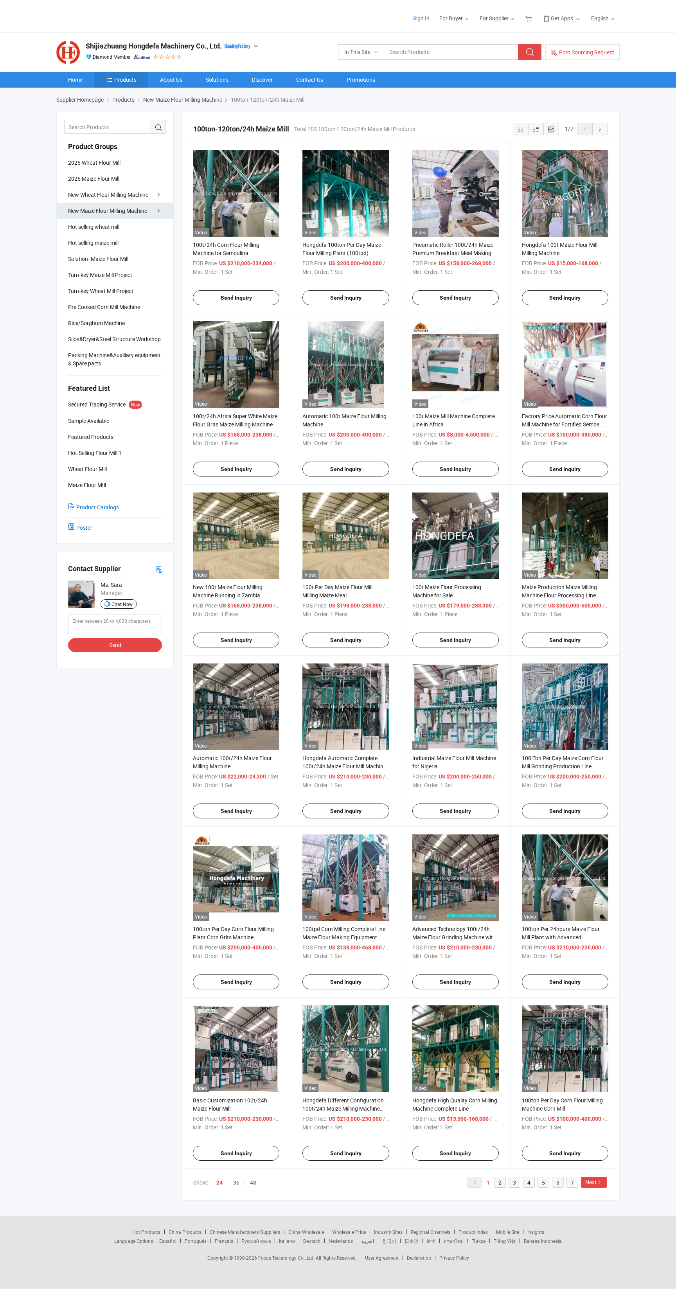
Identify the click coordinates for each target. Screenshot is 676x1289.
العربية (367, 1241)
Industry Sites (388, 1232)
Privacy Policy (454, 1258)
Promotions (361, 79)
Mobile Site (507, 1232)
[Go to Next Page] (600, 129)
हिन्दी (431, 1241)
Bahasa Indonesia (543, 1241)
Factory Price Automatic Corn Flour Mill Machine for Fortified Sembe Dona (564, 424)
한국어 (389, 1241)
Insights (535, 1232)
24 (219, 1182)
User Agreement (382, 1258)
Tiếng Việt (505, 1241)
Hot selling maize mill (93, 242)
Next (591, 1182)
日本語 (412, 1241)
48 (253, 1182)
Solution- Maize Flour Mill (98, 258)
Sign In (421, 18)
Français (224, 1241)
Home (75, 79)
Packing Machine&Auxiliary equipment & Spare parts (114, 359)
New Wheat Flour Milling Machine (108, 194)
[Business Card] (159, 569)
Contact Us (309, 79)
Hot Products (146, 1232)
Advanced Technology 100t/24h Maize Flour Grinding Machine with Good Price (454, 937)
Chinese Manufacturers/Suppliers (245, 1232)
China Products (185, 1232)
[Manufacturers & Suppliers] (106, 15)
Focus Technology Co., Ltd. (287, 1258)
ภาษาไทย (454, 1241)
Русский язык (256, 1241)
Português (196, 1241)
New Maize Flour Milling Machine (107, 210)
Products (125, 79)
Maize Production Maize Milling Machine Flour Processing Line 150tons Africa (559, 595)
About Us (171, 79)
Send (115, 645)
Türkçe (478, 1241)
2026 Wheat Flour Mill (94, 162)
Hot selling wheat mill (93, 226)
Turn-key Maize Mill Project (100, 275)
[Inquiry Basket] (529, 18)
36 (236, 1182)
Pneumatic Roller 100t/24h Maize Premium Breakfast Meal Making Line (452, 253)
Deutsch (311, 1241)
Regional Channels (430, 1232)
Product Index (473, 1232)
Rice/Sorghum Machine (96, 323)
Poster (84, 527)
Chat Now (122, 604)
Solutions (217, 79)
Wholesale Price (349, 1232)
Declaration (419, 1258)
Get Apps (562, 18)
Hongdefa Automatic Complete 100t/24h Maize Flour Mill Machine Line (344, 766)
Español (167, 1241)
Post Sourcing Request (586, 52)
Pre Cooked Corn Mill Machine (104, 307)
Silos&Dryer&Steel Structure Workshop (114, 339)
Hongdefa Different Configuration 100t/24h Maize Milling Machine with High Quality (343, 1108)
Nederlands (341, 1241)
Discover (262, 79)
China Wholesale (306, 1232)
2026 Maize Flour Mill (93, 178)
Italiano (287, 1241)
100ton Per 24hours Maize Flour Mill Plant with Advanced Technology (561, 937)
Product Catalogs (97, 507)
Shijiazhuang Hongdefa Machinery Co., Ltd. (154, 46)
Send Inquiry (236, 298)
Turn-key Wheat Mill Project (100, 291)
